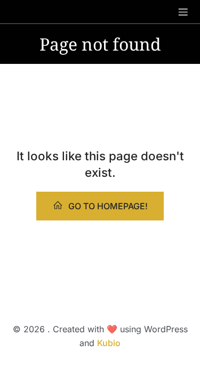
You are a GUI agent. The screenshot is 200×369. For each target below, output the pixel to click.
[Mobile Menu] (183, 11)
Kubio (109, 343)
